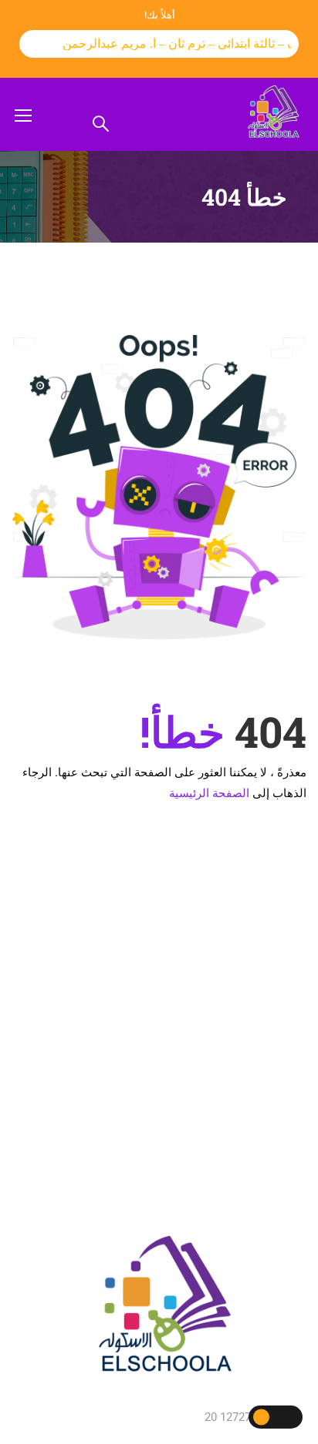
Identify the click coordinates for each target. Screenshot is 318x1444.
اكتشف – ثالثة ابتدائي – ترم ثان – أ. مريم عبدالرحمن (186, 43)
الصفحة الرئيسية (209, 793)
